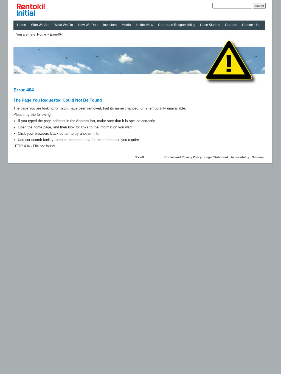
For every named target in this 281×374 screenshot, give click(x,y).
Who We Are (40, 25)
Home (21, 25)
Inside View (144, 25)
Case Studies (210, 25)
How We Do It (88, 25)
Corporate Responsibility (176, 25)
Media (126, 25)
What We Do (63, 25)
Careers (231, 25)
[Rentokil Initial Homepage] (54, 10)
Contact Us (250, 25)
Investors (110, 25)
